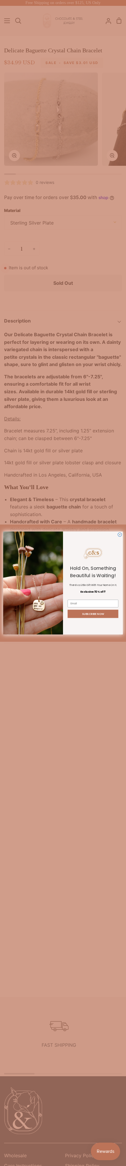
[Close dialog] (120, 535)
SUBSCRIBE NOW (93, 614)
